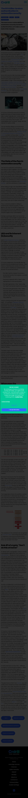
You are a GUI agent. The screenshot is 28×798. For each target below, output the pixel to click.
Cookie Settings (6, 401)
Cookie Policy (19, 397)
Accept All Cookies (14, 410)
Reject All (14, 405)
